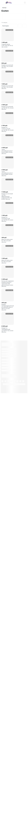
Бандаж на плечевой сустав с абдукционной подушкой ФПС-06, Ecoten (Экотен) (7, 196)
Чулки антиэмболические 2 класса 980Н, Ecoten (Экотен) (7, 173)
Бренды (4, 7)
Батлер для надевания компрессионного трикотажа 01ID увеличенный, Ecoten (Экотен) (7, 283)
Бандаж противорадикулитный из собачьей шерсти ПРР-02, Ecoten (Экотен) (7, 307)
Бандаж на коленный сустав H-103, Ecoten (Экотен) (7, 66)
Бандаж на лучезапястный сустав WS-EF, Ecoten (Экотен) (7, 219)
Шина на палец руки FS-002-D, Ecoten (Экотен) (7, 262)
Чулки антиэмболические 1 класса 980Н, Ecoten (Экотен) (7, 151)
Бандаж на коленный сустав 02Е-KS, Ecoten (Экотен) (7, 108)
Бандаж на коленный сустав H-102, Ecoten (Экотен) (7, 87)
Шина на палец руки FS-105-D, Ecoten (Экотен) (7, 241)
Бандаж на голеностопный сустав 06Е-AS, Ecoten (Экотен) (7, 129)
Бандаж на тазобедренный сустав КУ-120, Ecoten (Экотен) (7, 330)
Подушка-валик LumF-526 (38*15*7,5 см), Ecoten (7, 46)
